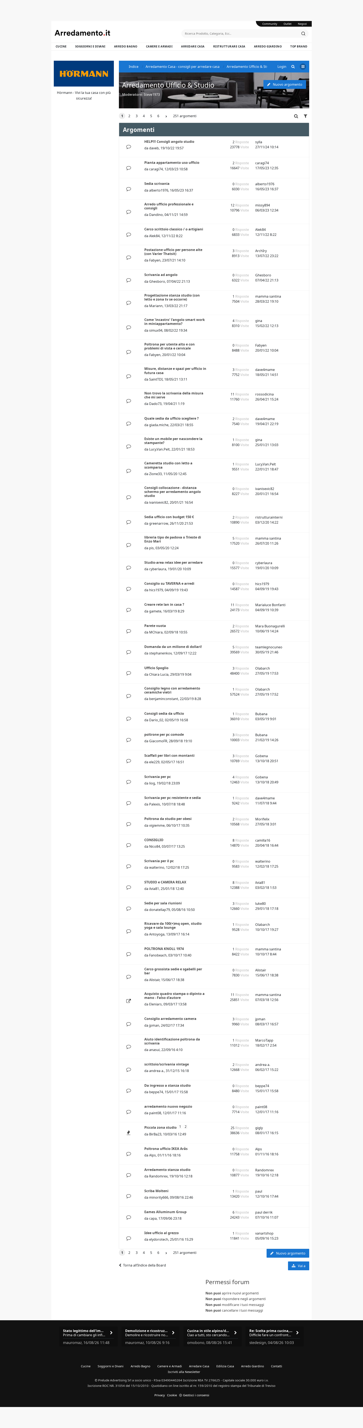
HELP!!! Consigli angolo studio (169, 141)
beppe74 (156, 1092)
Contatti (276, 1366)
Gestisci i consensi (196, 1395)
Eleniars (155, 1004)
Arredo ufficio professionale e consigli (168, 206)
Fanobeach (158, 955)
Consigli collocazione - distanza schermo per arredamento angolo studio (172, 491)
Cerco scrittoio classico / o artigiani (173, 229)
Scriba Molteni (156, 1191)
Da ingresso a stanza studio (167, 1085)
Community (269, 24)
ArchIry (261, 250)
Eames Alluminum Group (165, 1212)
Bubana (261, 714)
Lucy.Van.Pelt (159, 449)
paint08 (155, 1113)
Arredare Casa (193, 46)
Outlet (288, 24)
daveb (154, 148)
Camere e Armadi (159, 46)
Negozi (302, 24)
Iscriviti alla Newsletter (184, 1372)
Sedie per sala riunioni (163, 903)
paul (258, 1191)
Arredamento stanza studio (167, 1169)
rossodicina (264, 394)
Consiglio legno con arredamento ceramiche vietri (172, 690)
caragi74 (156, 169)
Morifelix (262, 819)
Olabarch (262, 668)
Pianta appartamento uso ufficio (171, 162)
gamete (155, 611)
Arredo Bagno (125, 46)
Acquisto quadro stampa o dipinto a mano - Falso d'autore (174, 995)
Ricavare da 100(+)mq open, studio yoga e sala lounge (173, 925)
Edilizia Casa (225, 1366)
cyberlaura (157, 569)
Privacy (159, 1395)
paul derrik (264, 1212)
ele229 (154, 762)
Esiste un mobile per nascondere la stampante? (173, 440)
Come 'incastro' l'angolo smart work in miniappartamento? (174, 321)
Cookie (172, 1395)
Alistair (154, 979)
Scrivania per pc (157, 776)
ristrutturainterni (269, 517)
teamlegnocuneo (268, 647)
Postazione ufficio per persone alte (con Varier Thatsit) (173, 251)
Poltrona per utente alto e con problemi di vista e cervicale (169, 346)
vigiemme (157, 825)
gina (258, 320)
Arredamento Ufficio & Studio (168, 84)
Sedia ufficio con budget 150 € (169, 517)
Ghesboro (157, 281)
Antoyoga (156, 934)
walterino (156, 867)
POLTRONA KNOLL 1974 (164, 948)
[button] (166, 116)
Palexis (154, 804)
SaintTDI (156, 379)
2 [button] (129, 116)
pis (151, 548)
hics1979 (156, 590)
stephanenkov (160, 653)
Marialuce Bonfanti (270, 605)
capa (153, 1218)
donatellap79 (159, 909)
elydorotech (158, 1239)
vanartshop (264, 1233)
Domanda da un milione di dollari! (173, 646)
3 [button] (137, 116)
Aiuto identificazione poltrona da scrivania (172, 1041)
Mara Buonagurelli (270, 626)
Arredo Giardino (268, 46)
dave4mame (265, 369)
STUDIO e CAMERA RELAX (165, 882)
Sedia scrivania (157, 183)
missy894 (262, 205)
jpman (154, 1025)
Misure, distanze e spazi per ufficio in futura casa (175, 370)
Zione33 (155, 474)
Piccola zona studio (160, 1127)
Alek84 (154, 236)
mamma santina (268, 296)
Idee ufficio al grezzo (161, 1233)
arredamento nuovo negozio (168, 1106)
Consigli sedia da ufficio (164, 713)
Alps (152, 1155)
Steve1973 (152, 94)
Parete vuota (155, 625)
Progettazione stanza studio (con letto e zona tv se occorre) (172, 297)
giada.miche (158, 425)
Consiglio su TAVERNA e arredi (169, 583)
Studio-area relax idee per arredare (173, 562)
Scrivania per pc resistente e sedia (172, 797)
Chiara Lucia (158, 674)
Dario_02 (156, 720)
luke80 (260, 903)
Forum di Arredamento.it (118, 33)
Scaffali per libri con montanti (169, 755)
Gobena (261, 756)
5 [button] (151, 116)
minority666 (158, 1197)
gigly (259, 1128)
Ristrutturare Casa (229, 46)
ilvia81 (154, 888)
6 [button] (158, 116)
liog (152, 783)
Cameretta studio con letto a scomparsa (168, 465)
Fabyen (154, 260)
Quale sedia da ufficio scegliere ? (171, 418)
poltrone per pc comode (164, 734)
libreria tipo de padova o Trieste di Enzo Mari (172, 539)
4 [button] (144, 116)
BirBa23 (155, 1134)
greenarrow (158, 523)
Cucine (61, 46)
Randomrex (158, 1176)
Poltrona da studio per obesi (168, 818)
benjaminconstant (163, 698)
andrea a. (156, 1070)
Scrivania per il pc (159, 861)
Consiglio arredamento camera (170, 1018)
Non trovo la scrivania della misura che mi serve (173, 395)
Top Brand (299, 46)
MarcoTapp (264, 1040)
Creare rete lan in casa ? (164, 604)
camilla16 (262, 840)
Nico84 (154, 846)
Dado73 (155, 403)
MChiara (156, 632)
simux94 (155, 330)
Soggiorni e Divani (90, 46)
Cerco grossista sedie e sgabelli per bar (173, 971)
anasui (154, 1049)
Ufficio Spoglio (156, 668)
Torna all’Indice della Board (144, 1265)
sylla (258, 142)
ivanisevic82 (158, 502)
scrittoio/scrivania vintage (166, 1064)
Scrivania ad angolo (161, 274)
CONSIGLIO (153, 840)
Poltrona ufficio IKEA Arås (166, 1148)
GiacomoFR (158, 741)
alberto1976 (158, 190)
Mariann (156, 305)
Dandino (156, 214)
